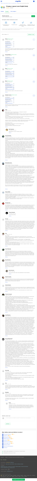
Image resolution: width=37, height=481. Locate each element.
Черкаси (19, 476)
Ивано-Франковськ (3, 476)
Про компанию (13, 466)
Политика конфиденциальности (5, 467)
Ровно (10, 476)
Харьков (11, 475)
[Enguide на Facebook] (9, 469)
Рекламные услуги (12, 467)
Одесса (8, 475)
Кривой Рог (21, 475)
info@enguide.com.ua (10, 471)
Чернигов (16, 476)
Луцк (30, 475)
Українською (12, 462)
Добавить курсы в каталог (4, 466)
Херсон (8, 476)
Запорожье (14, 475)
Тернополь (33, 475)
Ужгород (25, 476)
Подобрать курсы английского (18, 479)
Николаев (18, 475)
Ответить (6, 51)
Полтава (22, 476)
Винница (25, 475)
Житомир (28, 475)
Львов (3, 475)
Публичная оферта (18, 466)
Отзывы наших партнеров (24, 466)
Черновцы (13, 476)
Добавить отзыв (31, 34)
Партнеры (9, 466)
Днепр (6, 475)
